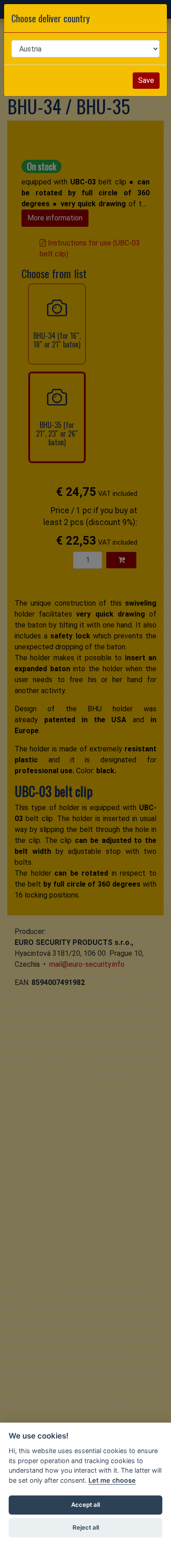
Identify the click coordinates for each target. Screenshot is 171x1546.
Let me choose (112, 1480)
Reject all (86, 1527)
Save (146, 80)
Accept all (85, 1504)
